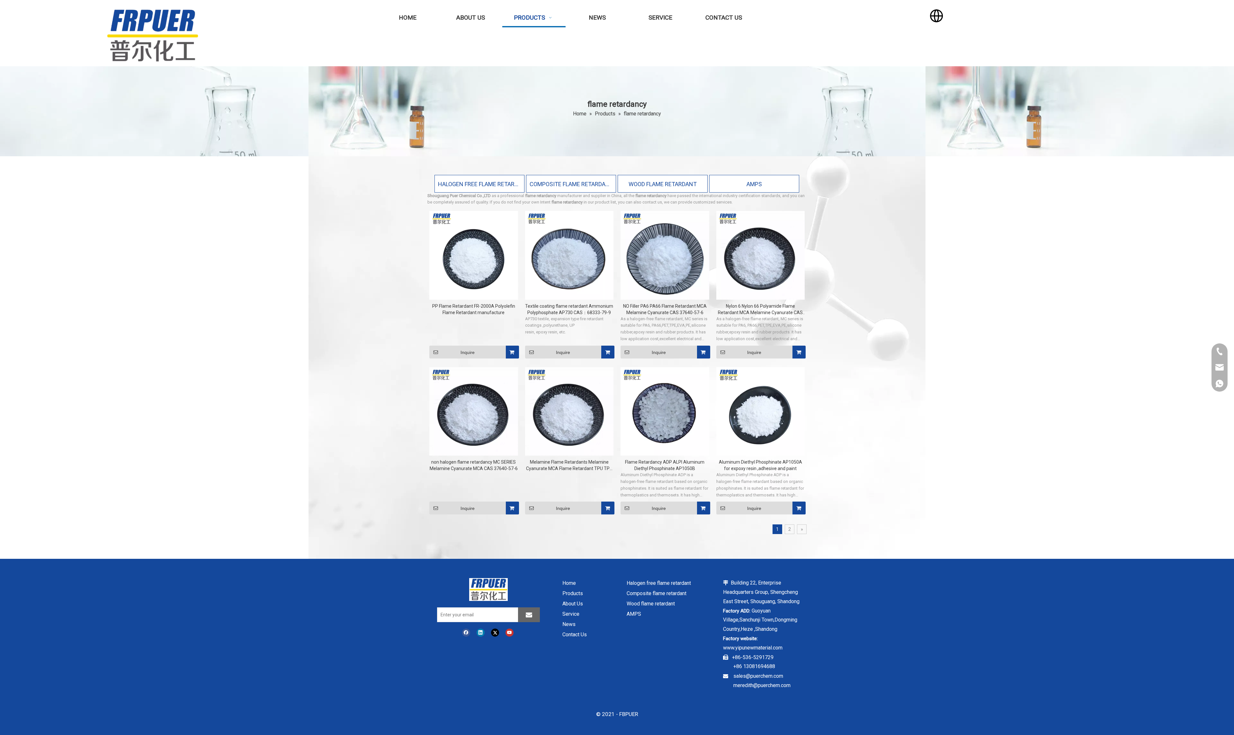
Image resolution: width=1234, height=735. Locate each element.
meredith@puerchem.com (762, 685)
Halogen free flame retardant (659, 583)
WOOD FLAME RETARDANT (663, 184)
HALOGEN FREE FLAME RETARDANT (479, 184)
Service (570, 614)
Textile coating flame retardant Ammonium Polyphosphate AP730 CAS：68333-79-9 (569, 309)
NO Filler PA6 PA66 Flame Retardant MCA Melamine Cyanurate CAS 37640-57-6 (665, 309)
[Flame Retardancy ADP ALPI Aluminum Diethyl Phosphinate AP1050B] (665, 410)
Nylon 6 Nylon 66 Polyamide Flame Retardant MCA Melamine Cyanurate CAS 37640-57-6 (760, 310)
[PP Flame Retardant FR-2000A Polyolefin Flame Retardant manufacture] (473, 255)
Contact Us (574, 634)
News (569, 624)
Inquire (468, 352)
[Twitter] (495, 633)
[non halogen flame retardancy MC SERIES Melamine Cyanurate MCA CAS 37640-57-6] (473, 410)
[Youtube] (509, 633)
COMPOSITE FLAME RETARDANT (571, 184)
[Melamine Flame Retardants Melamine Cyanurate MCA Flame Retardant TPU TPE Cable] (569, 410)
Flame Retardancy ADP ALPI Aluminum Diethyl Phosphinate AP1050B (664, 465)
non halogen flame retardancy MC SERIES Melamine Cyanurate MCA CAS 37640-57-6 (474, 465)
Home (569, 583)
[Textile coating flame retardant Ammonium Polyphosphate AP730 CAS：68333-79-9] (569, 255)
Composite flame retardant (656, 593)
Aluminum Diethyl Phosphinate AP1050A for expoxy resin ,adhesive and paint (760, 465)
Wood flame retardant (651, 604)
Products (572, 593)
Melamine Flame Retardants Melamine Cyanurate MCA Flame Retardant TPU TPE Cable (569, 465)
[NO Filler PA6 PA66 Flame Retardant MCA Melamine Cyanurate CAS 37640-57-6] (665, 255)
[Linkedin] (481, 633)
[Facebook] (466, 633)
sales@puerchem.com (758, 676)
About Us (572, 604)
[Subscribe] (529, 614)
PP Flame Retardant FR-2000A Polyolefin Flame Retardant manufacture (473, 309)
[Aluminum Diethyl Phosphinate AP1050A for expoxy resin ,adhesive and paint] (760, 410)
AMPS (754, 184)
